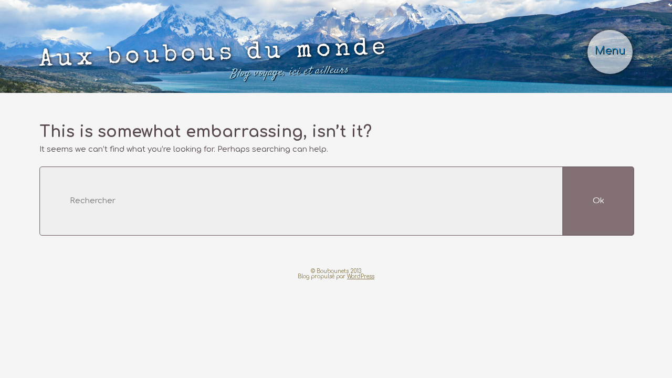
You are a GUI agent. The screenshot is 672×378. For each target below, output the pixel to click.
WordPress (360, 276)
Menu (610, 51)
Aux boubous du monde (214, 59)
